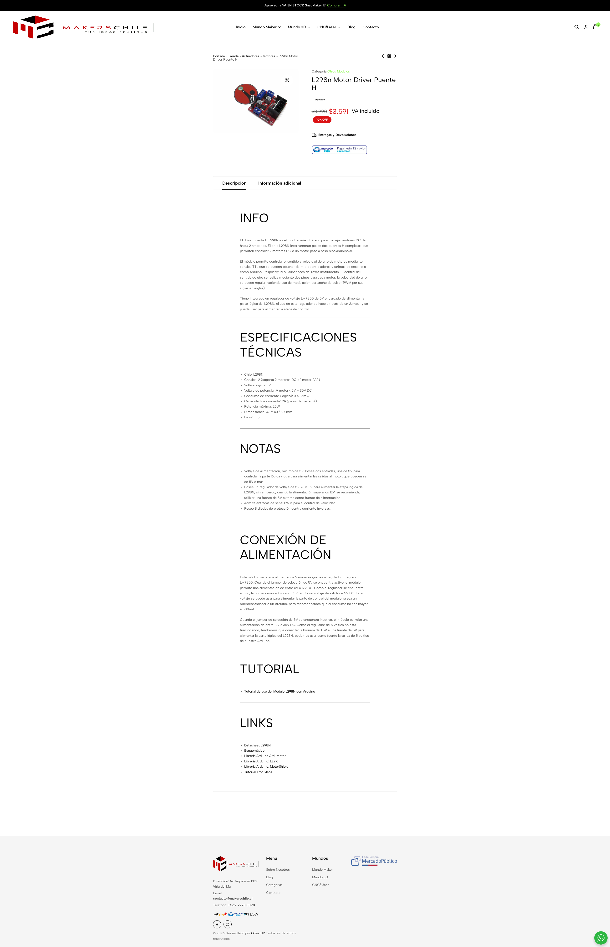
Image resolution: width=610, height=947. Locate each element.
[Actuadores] (389, 56)
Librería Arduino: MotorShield (266, 767)
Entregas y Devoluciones (337, 135)
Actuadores (250, 56)
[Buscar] (576, 27)
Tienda (233, 56)
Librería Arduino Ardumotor (265, 756)
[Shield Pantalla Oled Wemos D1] (395, 56)
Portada (219, 56)
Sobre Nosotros (278, 870)
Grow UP (257, 933)
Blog (351, 27)
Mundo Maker (265, 27)
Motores (269, 56)
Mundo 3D (297, 27)
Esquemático (254, 751)
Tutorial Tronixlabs (258, 772)
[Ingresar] (586, 27)
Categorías (274, 885)
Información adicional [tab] (279, 183)
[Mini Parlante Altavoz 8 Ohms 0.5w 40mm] (383, 56)
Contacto (371, 27)
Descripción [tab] (234, 183)
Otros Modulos (338, 71)
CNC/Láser (326, 27)
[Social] (217, 924)
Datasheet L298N (257, 745)
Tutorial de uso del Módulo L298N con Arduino (279, 691)
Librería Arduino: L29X (261, 761)
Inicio (240, 27)
